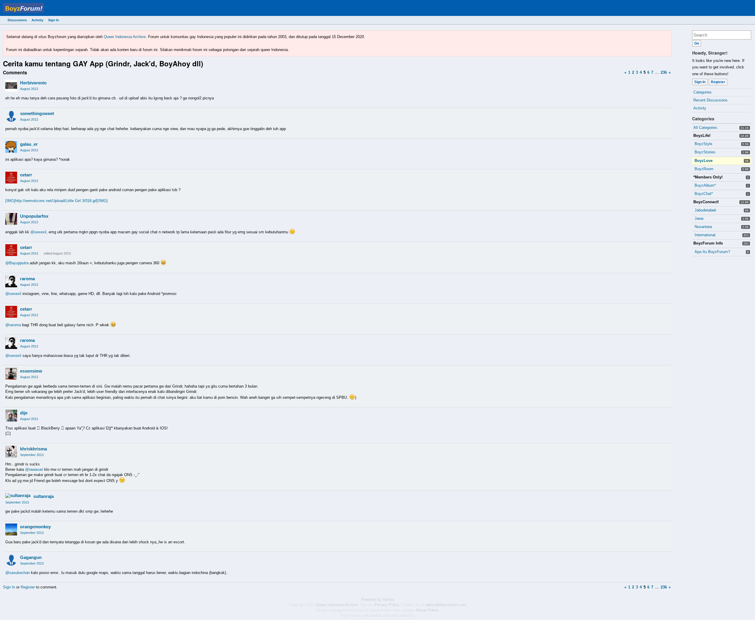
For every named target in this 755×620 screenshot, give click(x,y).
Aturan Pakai (427, 610)
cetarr (26, 174)
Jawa (699, 218)
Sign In (53, 20)
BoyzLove (704, 160)
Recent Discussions (710, 100)
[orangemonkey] (11, 529)
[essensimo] (11, 374)
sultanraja (43, 496)
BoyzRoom (704, 169)
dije (23, 412)
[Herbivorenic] (11, 85)
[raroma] (11, 281)
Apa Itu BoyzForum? (712, 252)
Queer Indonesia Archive (125, 37)
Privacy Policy (387, 605)
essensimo (31, 370)
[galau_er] (11, 147)
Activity (37, 20)
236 (664, 72)
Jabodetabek (705, 210)
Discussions (17, 20)
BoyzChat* (704, 193)
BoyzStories (705, 152)
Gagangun (31, 557)
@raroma (13, 325)
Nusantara (703, 226)
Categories (702, 92)
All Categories (705, 127)
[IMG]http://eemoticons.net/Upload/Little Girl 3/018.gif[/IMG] (56, 201)
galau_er (29, 144)
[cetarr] (11, 177)
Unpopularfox (34, 216)
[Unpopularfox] (11, 219)
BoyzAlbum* (705, 185)
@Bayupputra (17, 263)
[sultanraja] (17, 495)
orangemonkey (35, 526)
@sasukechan (17, 572)
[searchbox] (721, 35)
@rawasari (34, 469)
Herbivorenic (33, 82)
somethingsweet (37, 113)
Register (718, 82)
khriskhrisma (33, 448)
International (705, 235)
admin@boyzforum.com (446, 605)
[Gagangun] (11, 560)
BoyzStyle (703, 144)
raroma (27, 278)
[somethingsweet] (11, 116)
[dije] (11, 415)
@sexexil (38, 232)
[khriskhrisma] (11, 451)
